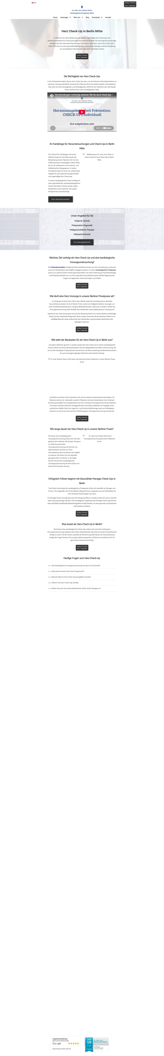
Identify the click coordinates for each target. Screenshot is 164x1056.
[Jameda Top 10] (96, 1044)
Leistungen (64, 17)
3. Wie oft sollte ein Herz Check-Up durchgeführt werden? (70, 577)
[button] (82, 566)
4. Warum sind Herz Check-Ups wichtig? (64, 582)
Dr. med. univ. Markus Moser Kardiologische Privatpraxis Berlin (82, 12)
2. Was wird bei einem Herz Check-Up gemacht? (67, 571)
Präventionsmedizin (58, 267)
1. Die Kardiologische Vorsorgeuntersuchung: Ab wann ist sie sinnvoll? (75, 565)
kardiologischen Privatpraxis (106, 270)
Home (55, 17)
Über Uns (77, 17)
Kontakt (108, 17)
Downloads (96, 17)
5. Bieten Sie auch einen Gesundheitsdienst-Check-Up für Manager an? (75, 588)
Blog (87, 17)
